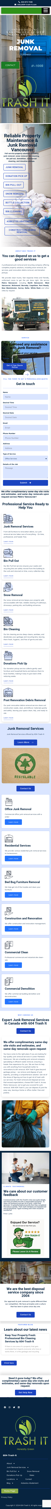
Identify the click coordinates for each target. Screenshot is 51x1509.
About (9, 1463)
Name (5, 392)
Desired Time (8, 402)
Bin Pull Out (11, 1471)
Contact (28, 1479)
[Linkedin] (19, 1407)
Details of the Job (10, 464)
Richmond (16, 285)
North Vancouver (35, 283)
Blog (8, 1483)
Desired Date (8, 413)
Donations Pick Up (14, 1475)
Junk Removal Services (16, 1467)
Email (5, 423)
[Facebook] (5, 1407)
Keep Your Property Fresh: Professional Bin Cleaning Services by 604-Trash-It (20, 1338)
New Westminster (9, 288)
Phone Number (9, 433)
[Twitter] (14, 1407)
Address (6, 443)
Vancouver (12, 283)
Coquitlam (33, 285)
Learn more (8, 541)
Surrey (21, 288)
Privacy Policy (6, 1497)
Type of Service (9, 454)
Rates (32, 1475)
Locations (11, 1479)
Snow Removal (33, 1471)
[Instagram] (10, 1407)
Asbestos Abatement (29, 1483)
